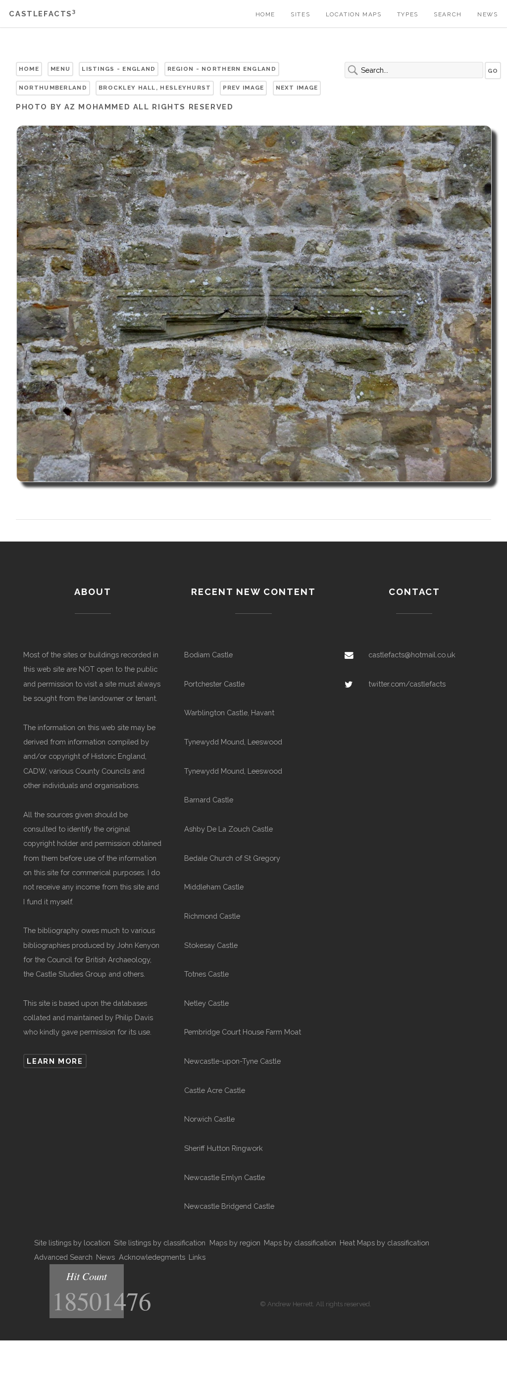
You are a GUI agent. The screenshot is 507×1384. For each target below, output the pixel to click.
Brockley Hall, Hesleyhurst (155, 87)
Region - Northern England (221, 68)
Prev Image (243, 87)
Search (448, 14)
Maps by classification (300, 1242)
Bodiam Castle (208, 654)
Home (265, 14)
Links (197, 1257)
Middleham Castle (214, 887)
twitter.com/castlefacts (407, 684)
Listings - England (118, 68)
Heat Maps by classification (384, 1242)
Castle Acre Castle (214, 1090)
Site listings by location (72, 1242)
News (487, 14)
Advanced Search (63, 1257)
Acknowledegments (152, 1257)
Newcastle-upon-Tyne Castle (232, 1061)
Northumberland (53, 87)
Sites (300, 14)
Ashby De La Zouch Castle (228, 829)
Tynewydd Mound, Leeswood (233, 742)
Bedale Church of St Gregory (232, 858)
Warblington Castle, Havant (229, 712)
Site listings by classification (159, 1242)
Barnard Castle (208, 799)
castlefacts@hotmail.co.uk (412, 654)
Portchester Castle (214, 684)
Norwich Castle (209, 1119)
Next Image (297, 87)
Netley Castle (206, 1003)
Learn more (55, 1061)
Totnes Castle (206, 974)
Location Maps (354, 14)
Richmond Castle (212, 916)
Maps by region (234, 1242)
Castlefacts (42, 13)
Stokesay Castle (211, 945)
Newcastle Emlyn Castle (224, 1177)
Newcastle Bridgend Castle (229, 1206)
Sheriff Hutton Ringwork (223, 1148)
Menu (60, 68)
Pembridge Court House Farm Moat (242, 1032)
